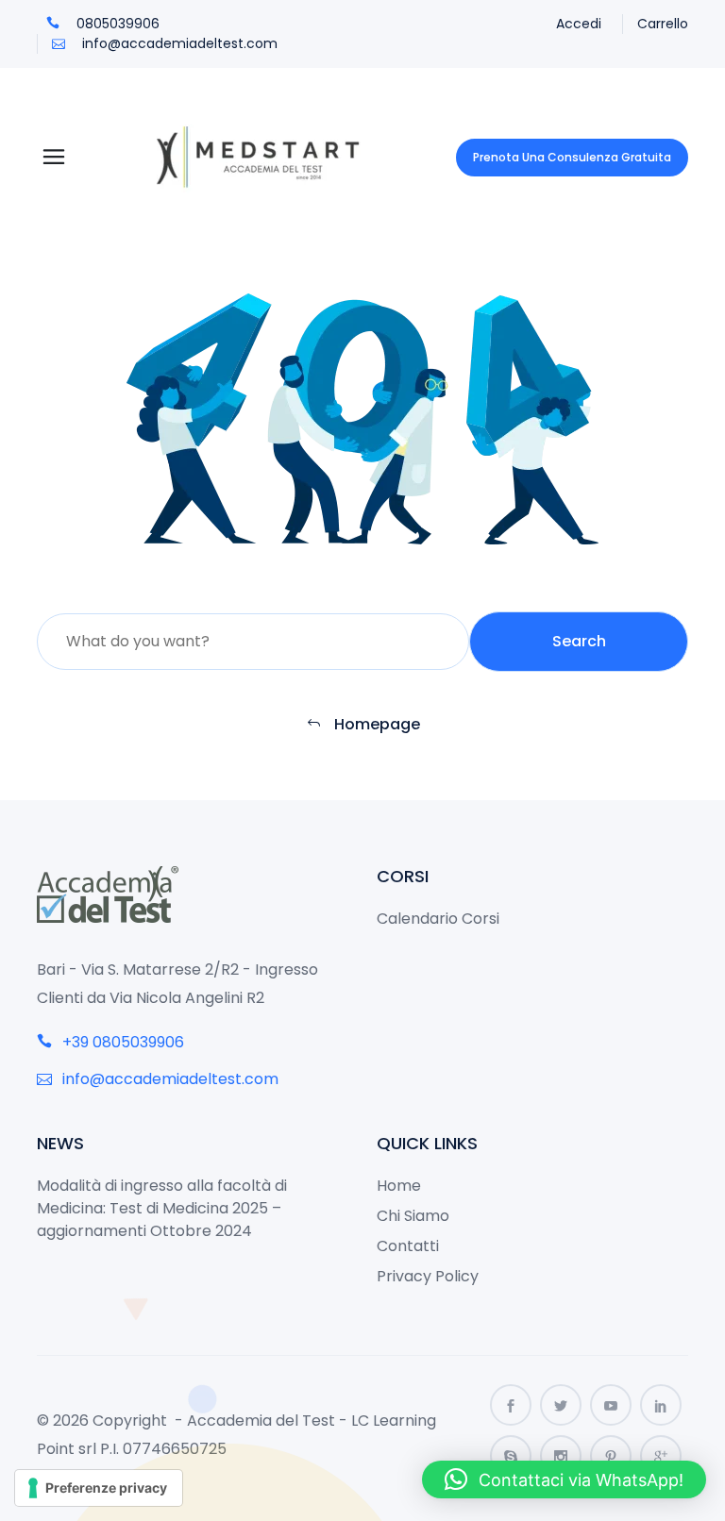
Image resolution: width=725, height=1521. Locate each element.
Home (399, 1185)
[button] (564, 1479)
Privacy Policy (428, 1276)
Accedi (578, 23)
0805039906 (116, 23)
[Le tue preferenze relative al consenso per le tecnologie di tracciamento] (98, 1488)
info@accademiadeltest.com (178, 43)
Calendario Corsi (438, 918)
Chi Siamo (413, 1216)
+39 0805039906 (121, 1042)
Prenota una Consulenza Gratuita (572, 157)
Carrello (662, 23)
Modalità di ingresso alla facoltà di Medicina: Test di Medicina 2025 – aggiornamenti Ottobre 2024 (162, 1208)
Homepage (375, 724)
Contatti (408, 1246)
